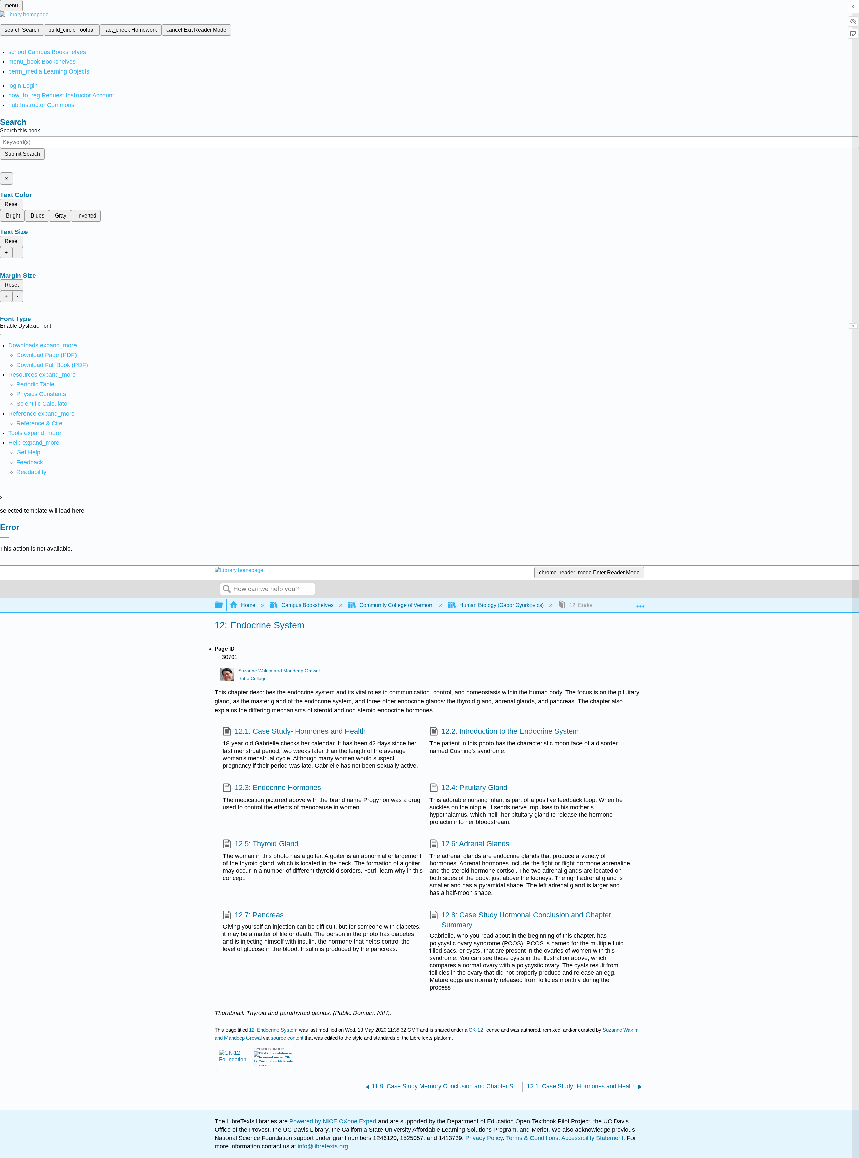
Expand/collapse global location (640, 603)
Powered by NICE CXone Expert (333, 1121)
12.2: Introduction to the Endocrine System (510, 731)
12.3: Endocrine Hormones (278, 787)
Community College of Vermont (396, 605)
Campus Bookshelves (307, 605)
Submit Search (22, 154)
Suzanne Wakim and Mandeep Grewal (279, 670)
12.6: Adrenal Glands (475, 843)
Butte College (252, 678)
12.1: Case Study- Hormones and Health (300, 731)
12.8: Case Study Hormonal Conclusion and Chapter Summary (526, 920)
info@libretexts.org (322, 1146)
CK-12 (476, 1030)
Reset (12, 204)
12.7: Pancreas (259, 915)
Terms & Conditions (532, 1138)
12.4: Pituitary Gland (474, 787)
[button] (29, 462)
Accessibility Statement (592, 1138)
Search (227, 589)
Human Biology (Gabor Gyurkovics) (501, 605)
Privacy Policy (484, 1138)
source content (287, 1038)
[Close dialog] (4, 537)
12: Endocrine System (273, 1030)
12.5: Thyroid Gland (266, 843)
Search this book (20, 130)
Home (248, 605)
